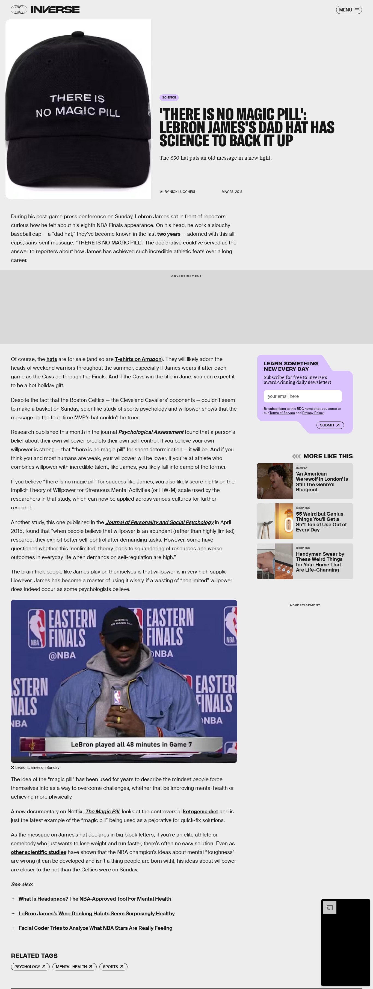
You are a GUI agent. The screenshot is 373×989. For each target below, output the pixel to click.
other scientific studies (38, 852)
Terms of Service (282, 413)
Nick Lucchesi (182, 192)
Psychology (27, 966)
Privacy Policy (313, 413)
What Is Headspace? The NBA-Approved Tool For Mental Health (95, 898)
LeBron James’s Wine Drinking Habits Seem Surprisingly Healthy (97, 913)
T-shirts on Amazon (138, 359)
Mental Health (71, 966)
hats (51, 359)
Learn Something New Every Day (291, 365)
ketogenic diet (200, 811)
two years (168, 234)
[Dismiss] (364, 904)
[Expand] (327, 904)
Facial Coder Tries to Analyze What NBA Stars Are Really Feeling (96, 928)
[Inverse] (55, 9)
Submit (327, 425)
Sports (110, 966)
